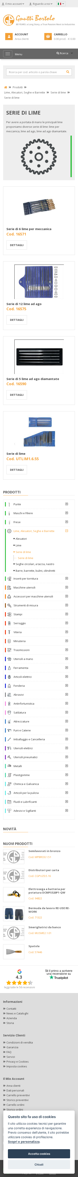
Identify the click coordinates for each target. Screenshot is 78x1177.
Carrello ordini (15, 1105)
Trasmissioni (22, 650)
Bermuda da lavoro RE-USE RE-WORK (49, 909)
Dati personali (15, 1090)
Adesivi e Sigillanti (25, 811)
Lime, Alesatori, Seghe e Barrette (34, 531)
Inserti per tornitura (26, 578)
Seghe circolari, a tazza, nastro (35, 564)
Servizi (10, 1057)
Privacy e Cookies (17, 1061)
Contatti (11, 1008)
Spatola (34, 946)
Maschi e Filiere (23, 513)
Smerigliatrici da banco (44, 927)
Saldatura (20, 712)
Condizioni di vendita (19, 1042)
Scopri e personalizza (24, 1141)
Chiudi (39, 1164)
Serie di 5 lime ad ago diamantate (32, 379)
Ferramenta (21, 668)
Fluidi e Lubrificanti (25, 802)
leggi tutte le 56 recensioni (19, 987)
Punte (17, 504)
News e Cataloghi (17, 1013)
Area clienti (13, 1085)
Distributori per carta (43, 870)
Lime (18, 545)
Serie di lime (15, 453)
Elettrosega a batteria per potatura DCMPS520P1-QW (46, 890)
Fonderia (19, 686)
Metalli (18, 766)
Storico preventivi (17, 1100)
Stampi (18, 614)
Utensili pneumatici (25, 757)
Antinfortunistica (24, 703)
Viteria (18, 632)
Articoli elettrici (23, 677)
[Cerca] (67, 72)
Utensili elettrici (23, 748)
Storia (10, 1023)
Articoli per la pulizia (26, 793)
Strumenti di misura (26, 605)
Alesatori (21, 539)
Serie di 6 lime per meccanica (28, 229)
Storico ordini (14, 1109)
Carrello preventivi (18, 1095)
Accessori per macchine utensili (33, 596)
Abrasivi (19, 694)
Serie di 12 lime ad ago (24, 304)
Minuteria (20, 641)
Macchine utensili (24, 587)
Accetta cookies (39, 1153)
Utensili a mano (23, 659)
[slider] (19, 982)
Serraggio (20, 623)
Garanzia (12, 1047)
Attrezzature (21, 721)
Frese (17, 522)
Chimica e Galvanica (26, 784)
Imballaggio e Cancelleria (29, 739)
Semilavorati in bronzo (44, 851)
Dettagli (17, 245)
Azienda (11, 1018)
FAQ (8, 1052)
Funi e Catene (22, 730)
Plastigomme (22, 775)
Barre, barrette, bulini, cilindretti (35, 571)
